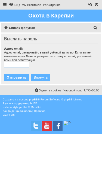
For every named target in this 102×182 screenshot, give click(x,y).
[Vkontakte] (36, 126)
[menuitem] (14, 5)
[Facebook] (58, 126)
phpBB (33, 99)
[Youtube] (47, 126)
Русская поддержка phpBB (20, 103)
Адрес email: (13, 48)
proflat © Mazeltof (30, 107)
